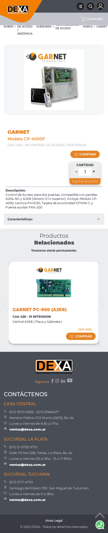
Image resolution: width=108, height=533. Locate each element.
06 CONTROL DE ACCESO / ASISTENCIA (24, 26)
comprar (87, 154)
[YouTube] (70, 382)
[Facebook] (52, 382)
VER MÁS (85, 329)
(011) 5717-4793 (21, 482)
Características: (20, 219)
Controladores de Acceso (67, 26)
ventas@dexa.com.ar (27, 429)
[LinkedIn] (63, 382)
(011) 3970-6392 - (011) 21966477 (34, 412)
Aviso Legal (54, 520)
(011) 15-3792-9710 (23, 447)
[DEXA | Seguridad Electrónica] (21, 11)
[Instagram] (57, 382)
